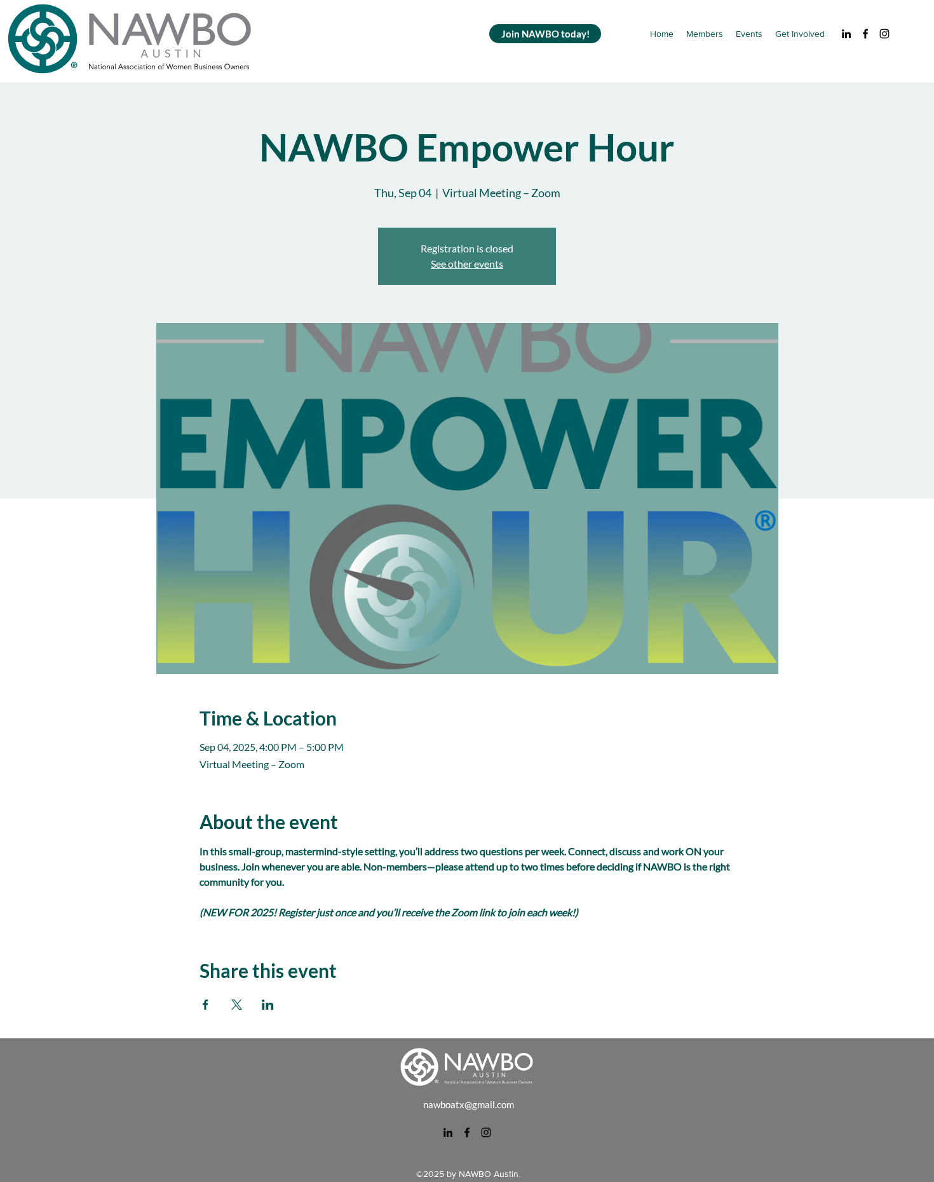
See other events (467, 264)
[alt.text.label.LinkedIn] (846, 33)
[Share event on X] (237, 1005)
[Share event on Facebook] (206, 1005)
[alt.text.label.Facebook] (865, 33)
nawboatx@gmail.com (468, 1104)
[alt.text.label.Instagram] (884, 33)
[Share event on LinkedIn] (268, 1005)
